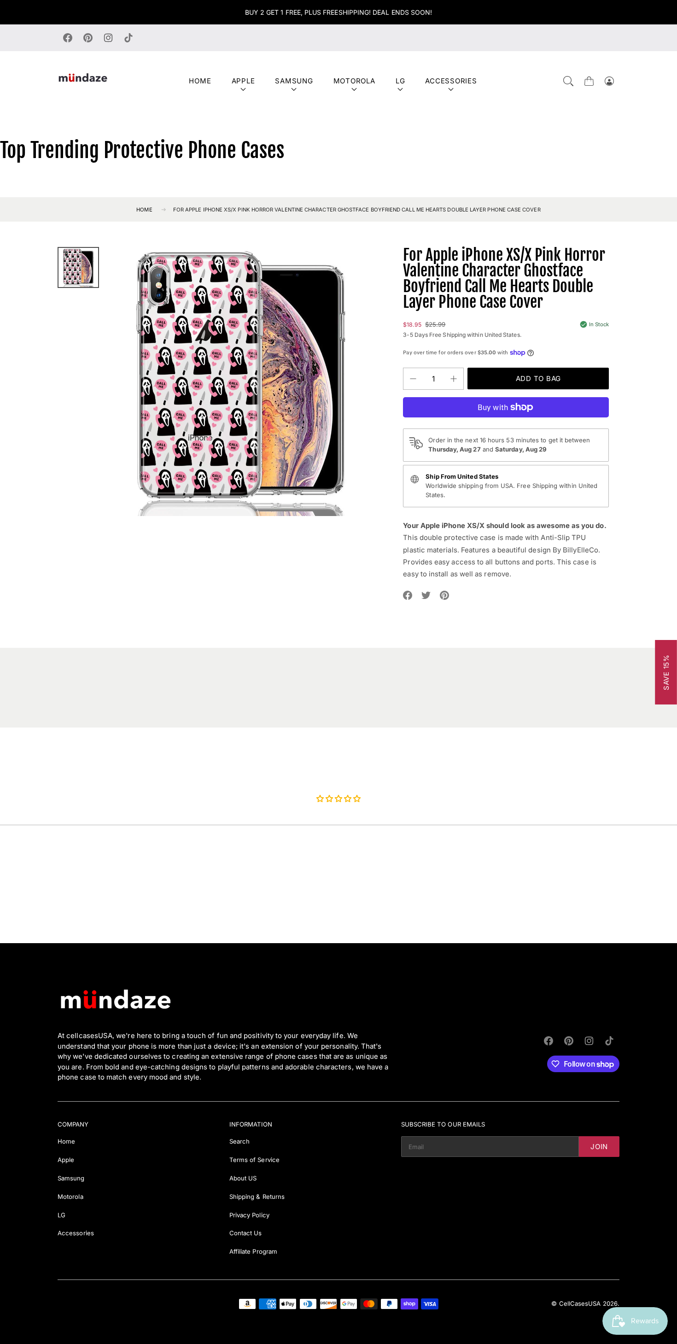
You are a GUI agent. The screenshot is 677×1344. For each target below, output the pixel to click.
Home (200, 80)
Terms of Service (254, 1159)
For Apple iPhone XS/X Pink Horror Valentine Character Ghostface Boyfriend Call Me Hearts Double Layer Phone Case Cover (357, 209)
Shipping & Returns (257, 1196)
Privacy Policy (249, 1215)
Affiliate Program (253, 1251)
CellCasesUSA (580, 1303)
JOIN (599, 1146)
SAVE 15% (666, 672)
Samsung (294, 80)
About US (243, 1178)
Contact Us (245, 1233)
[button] (568, 81)
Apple (243, 80)
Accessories (451, 80)
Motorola (354, 80)
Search (239, 1141)
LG (400, 80)
